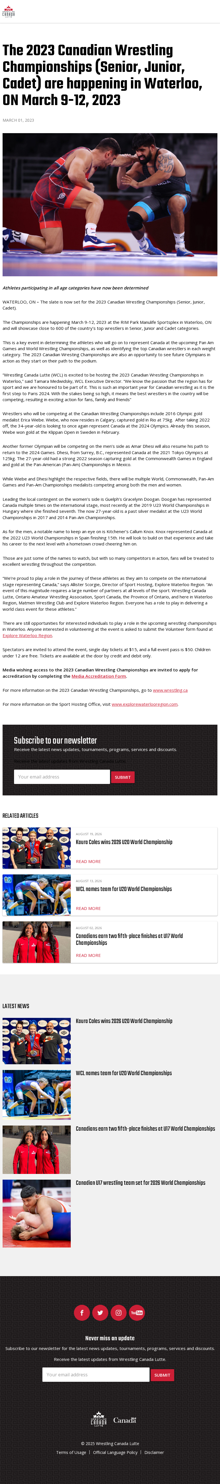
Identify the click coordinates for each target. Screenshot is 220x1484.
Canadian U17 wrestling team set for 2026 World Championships (140, 1183)
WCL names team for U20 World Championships (124, 889)
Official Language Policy (115, 1452)
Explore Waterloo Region (27, 635)
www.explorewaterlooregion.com (145, 704)
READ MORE (88, 861)
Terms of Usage (71, 1452)
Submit (123, 777)
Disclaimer (154, 1452)
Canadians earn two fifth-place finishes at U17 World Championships (129, 939)
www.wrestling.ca (170, 690)
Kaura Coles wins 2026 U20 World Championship (124, 842)
